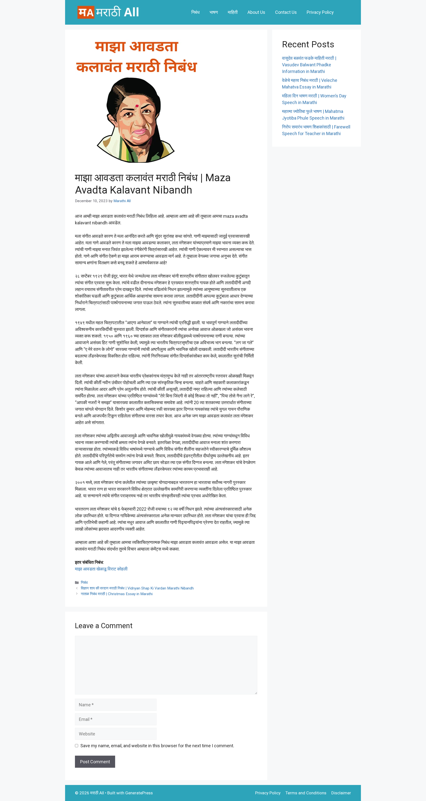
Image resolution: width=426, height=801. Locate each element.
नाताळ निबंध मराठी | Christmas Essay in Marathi (117, 594)
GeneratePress (139, 792)
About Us (256, 12)
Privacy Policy (320, 12)
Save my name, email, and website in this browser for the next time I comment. (157, 745)
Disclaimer (341, 792)
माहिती (233, 12)
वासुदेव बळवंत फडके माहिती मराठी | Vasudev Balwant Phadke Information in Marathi (309, 64)
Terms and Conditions (305, 792)
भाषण (214, 12)
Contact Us (286, 12)
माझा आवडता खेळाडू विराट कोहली (101, 568)
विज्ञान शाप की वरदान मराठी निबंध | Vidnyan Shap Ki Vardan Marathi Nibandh (137, 588)
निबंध (195, 12)
